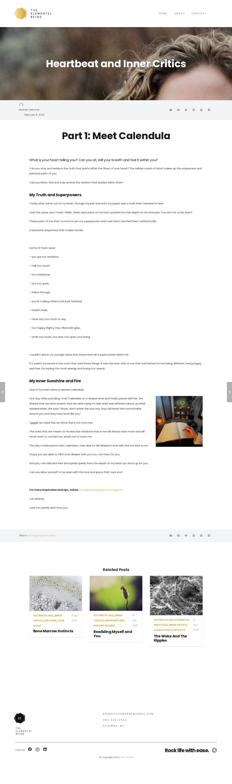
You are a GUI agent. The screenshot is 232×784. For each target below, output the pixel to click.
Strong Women (104, 625)
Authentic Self (43, 615)
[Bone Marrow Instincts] (55, 593)
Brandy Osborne (29, 109)
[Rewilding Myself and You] (116, 593)
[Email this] (171, 110)
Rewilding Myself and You (113, 633)
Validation (161, 630)
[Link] (32, 13)
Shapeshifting (114, 620)
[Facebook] (30, 749)
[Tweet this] (186, 110)
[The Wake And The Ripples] (176, 595)
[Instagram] (37, 749)
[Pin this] (201, 110)
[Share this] (178, 110)
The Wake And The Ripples (170, 638)
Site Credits (126, 757)
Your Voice (177, 630)
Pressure (50, 620)
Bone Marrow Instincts (53, 631)
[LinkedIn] (45, 749)
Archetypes (34, 535)
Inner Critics (49, 535)
